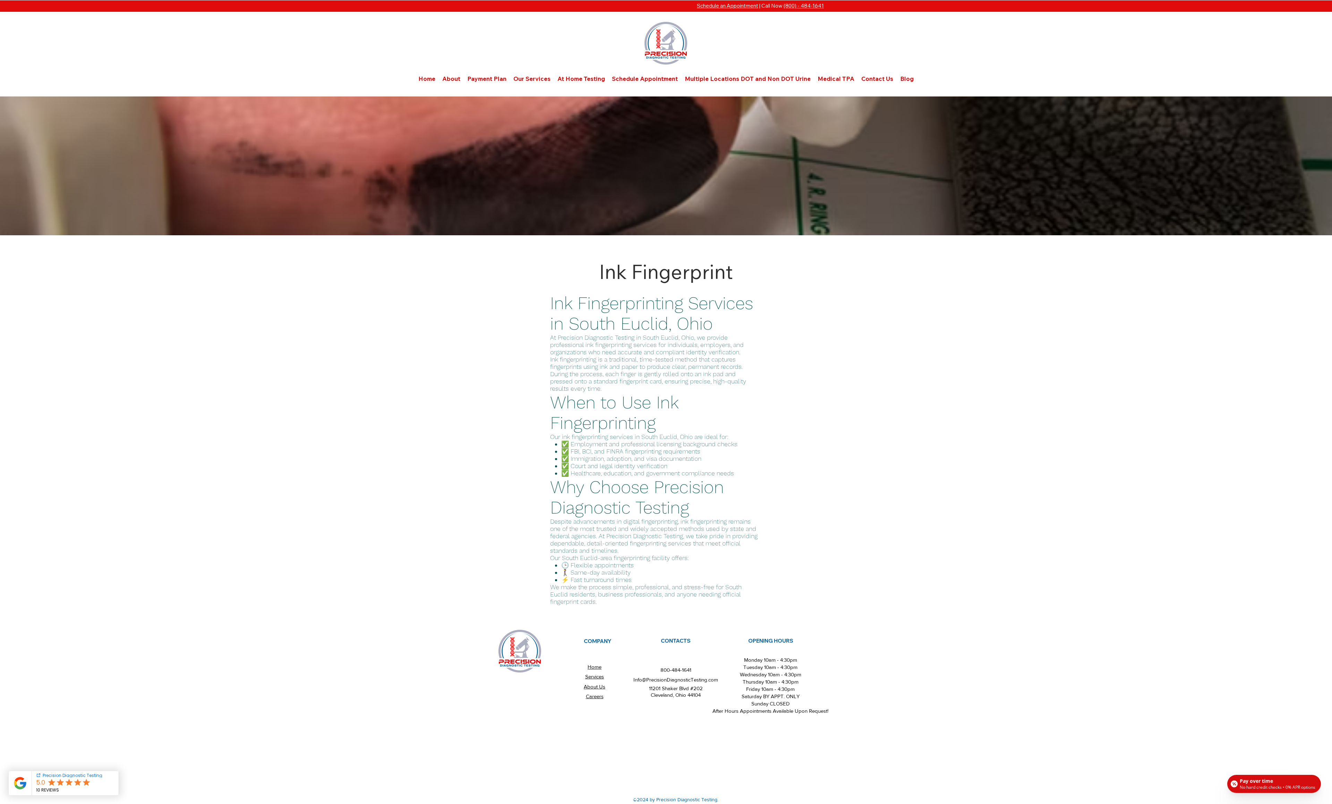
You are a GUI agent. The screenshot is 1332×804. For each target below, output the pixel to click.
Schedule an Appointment (727, 5)
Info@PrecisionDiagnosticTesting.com (675, 680)
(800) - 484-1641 (804, 5)
